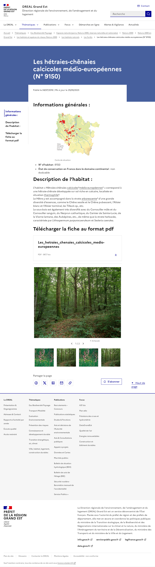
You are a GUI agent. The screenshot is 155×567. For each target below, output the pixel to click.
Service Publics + (61, 494)
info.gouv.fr (84, 539)
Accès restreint (10, 434)
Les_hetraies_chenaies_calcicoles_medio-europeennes (71, 244)
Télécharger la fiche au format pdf (13, 136)
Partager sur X (45, 383)
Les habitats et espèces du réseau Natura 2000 (37, 37)
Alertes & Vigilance (114, 24)
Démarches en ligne (89, 24)
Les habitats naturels (70, 37)
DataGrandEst (85, 425)
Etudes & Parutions (62, 420)
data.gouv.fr (84, 546)
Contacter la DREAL (40, 556)
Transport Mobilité (37, 410)
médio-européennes (91, 188)
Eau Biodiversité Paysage (41, 33)
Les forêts (88, 37)
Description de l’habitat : (12, 124)
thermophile (51, 195)
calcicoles (72, 188)
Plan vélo (83, 410)
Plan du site (8, 556)
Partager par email (62, 383)
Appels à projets (61, 447)
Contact (145, 6)
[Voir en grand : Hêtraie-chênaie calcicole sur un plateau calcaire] (77, 302)
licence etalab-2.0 (65, 563)
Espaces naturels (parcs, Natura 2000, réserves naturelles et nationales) (87, 33)
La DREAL (8, 24)
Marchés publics (61, 458)
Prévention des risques (38, 425)
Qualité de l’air (85, 430)
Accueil (7, 33)
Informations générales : (13, 113)
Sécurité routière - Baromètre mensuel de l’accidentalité (64, 485)
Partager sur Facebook (36, 383)
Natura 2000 (127, 33)
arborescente (89, 198)
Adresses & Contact (12, 414)
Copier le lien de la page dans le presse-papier (70, 383)
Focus (67, 24)
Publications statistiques (64, 414)
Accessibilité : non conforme (85, 556)
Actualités (134, 24)
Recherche (148, 14)
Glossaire (22, 556)
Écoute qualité (10, 429)
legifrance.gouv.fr (134, 539)
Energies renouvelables (89, 436)
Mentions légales (61, 556)
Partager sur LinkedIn (53, 383)
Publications (50, 24)
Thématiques (28, 24)
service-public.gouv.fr (107, 539)
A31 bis (82, 405)
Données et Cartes (62, 452)
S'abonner (113, 381)
